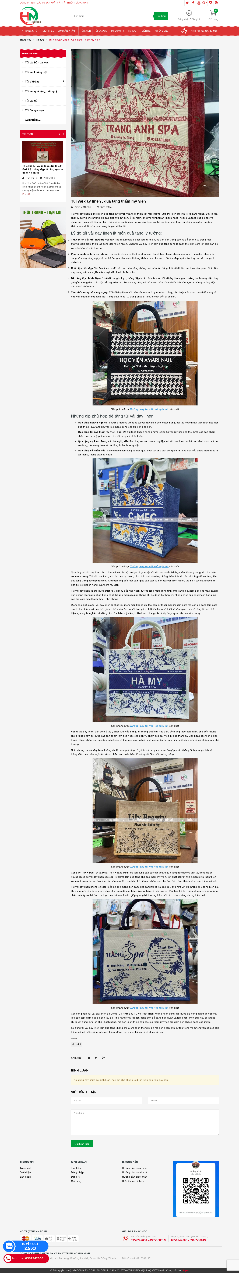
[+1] (103, 1057)
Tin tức (132, 31)
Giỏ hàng (76, 1181)
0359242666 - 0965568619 (148, 1240)
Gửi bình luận (82, 1143)
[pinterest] (216, 3)
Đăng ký (195, 19)
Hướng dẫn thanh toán (135, 1172)
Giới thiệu (48, 31)
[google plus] (205, 3)
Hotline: (204, 30)
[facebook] (193, 3)
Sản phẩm (25, 1176)
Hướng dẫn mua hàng (134, 1168)
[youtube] (199, 3)
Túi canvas (100, 31)
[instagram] (210, 3)
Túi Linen (85, 31)
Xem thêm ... (33, 119)
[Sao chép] (72, 1038)
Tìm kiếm (76, 1168)
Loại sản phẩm (66, 31)
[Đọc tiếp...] (27, 194)
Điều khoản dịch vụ (133, 1181)
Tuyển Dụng (161, 31)
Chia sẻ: (76, 1057)
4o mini (76, 1044)
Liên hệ (146, 31)
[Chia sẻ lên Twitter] (96, 1057)
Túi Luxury (117, 31)
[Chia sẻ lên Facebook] (89, 1057)
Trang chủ (30, 31)
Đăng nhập (183, 19)
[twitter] (187, 3)
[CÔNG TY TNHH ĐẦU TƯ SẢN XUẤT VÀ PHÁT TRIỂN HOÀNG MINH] (43, 16)
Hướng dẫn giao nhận (134, 1176)
